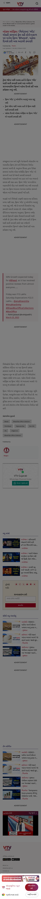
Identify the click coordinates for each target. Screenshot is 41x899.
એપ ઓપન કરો (31, 887)
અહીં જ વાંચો (32, 894)
